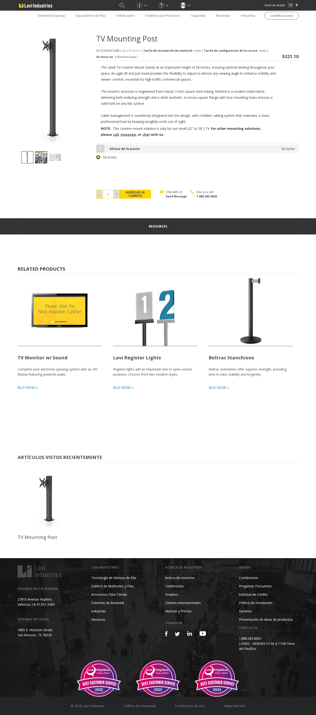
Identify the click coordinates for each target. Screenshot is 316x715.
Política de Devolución (255, 603)
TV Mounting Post (37, 537)
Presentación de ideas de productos (266, 619)
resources (158, 226)
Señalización (125, 15)
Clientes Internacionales (183, 603)
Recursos (98, 619)
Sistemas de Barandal (107, 603)
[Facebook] (166, 633)
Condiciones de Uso (190, 706)
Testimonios (174, 586)
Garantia (245, 611)
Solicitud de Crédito (253, 594)
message (128, 134)
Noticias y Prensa (178, 611)
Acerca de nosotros (180, 578)
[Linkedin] (189, 633)
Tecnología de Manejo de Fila (113, 578)
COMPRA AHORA (281, 16)
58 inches (110, 157)
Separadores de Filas (90, 15)
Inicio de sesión (275, 5)
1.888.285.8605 (206, 196)
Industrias (248, 15)
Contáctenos (248, 578)
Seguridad (198, 15)
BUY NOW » (28, 387)
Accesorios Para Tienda (109, 594)
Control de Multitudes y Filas (112, 586)
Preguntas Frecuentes (255, 586)
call (116, 134)
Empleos (171, 594)
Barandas (223, 15)
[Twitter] (177, 634)
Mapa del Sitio (234, 706)
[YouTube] (202, 633)
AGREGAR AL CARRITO (135, 194)
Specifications (131, 51)
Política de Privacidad (139, 706)
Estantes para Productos (162, 15)
